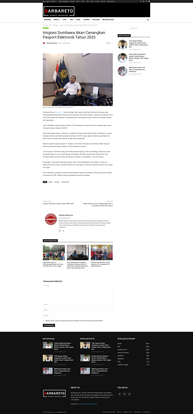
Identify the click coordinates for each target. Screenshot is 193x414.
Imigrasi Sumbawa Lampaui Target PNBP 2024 (58, 204)
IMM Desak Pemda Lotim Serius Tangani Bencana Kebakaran (137, 69)
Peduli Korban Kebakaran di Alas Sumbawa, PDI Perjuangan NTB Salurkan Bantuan (100, 264)
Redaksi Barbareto (52, 43)
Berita (92, 259)
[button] (147, 19)
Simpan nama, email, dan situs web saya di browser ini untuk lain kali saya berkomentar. (74, 320)
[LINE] (76, 48)
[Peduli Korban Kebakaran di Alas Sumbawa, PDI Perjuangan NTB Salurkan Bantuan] (102, 252)
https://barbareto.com (65, 218)
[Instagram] (143, 1)
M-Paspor (57, 182)
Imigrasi (50, 182)
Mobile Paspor (65, 182)
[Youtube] (149, 1)
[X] (146, 1)
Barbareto (58, 112)
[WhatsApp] (67, 48)
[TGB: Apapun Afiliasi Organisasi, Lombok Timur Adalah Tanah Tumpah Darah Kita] (122, 45)
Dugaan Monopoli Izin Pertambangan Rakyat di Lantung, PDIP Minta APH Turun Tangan (53, 264)
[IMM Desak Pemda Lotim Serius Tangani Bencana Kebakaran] (122, 71)
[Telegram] (72, 48)
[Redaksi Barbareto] (44, 43)
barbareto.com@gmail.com (88, 404)
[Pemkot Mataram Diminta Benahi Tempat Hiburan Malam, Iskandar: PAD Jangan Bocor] (122, 58)
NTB (50, 25)
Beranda (45, 25)
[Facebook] (141, 1)
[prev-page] (44, 272)
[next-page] (47, 272)
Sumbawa (55, 25)
